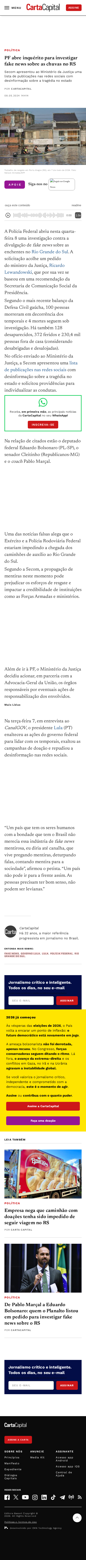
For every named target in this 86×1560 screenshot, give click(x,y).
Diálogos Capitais (10, 1477)
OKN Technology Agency (47, 1528)
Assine (73, 7)
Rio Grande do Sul (50, 252)
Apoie (15, 184)
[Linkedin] (44, 1497)
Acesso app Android (64, 1459)
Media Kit (37, 1457)
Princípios (11, 1457)
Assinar (67, 1000)
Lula (58, 728)
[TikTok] (53, 1497)
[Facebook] (7, 1497)
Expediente (13, 1469)
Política (12, 50)
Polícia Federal (61, 953)
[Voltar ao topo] (77, 1517)
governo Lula (30, 953)
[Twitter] (15, 1497)
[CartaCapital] (10, 932)
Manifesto (11, 1463)
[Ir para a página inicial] (43, 8)
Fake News (11, 953)
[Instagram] (35, 1497)
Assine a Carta (18, 1440)
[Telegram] (62, 1497)
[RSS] (80, 1497)
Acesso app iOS (68, 1466)
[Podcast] (71, 1497)
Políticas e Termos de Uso (20, 1522)
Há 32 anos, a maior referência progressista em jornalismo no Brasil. (49, 933)
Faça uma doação (43, 1120)
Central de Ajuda (64, 1474)
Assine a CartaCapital (43, 1106)
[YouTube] (25, 1497)
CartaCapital (21, 88)
